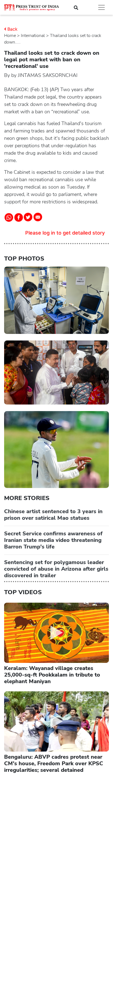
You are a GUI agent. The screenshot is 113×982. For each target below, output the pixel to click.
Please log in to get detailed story (65, 233)
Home (10, 36)
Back (12, 29)
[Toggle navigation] (101, 7)
